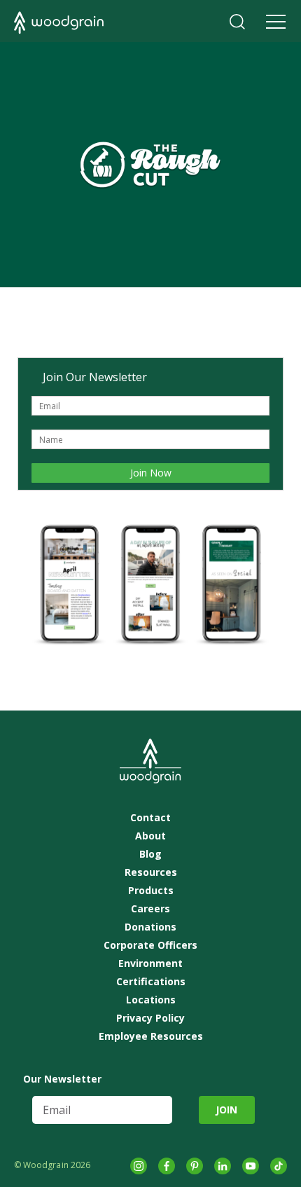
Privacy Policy (150, 1018)
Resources (151, 872)
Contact (150, 817)
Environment (150, 963)
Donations (150, 927)
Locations (151, 1000)
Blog (150, 854)
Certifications (151, 981)
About (150, 836)
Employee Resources (151, 1036)
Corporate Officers (150, 945)
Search (237, 21)
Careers (150, 909)
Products (151, 890)
